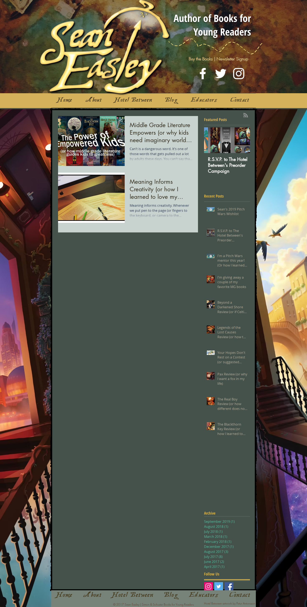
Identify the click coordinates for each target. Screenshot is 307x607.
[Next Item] (243, 140)
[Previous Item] (211, 140)
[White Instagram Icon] (238, 73)
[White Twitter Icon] (220, 73)
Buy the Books (201, 58)
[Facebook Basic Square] (229, 586)
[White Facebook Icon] (202, 73)
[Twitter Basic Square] (218, 586)
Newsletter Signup (232, 58)
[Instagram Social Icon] (208, 586)
